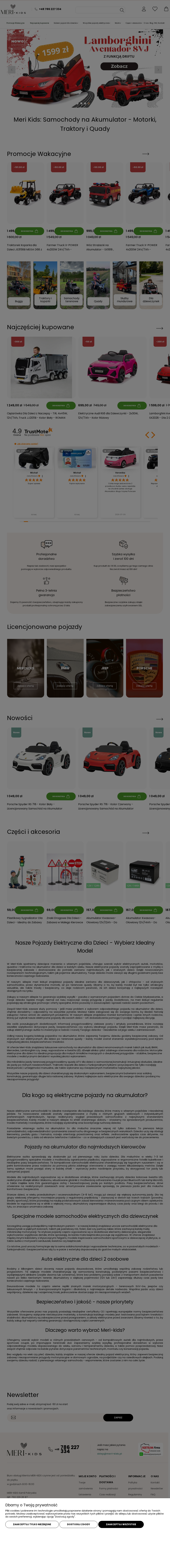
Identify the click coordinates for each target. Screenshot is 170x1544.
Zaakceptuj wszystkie (121, 1524)
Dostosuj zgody (78, 1524)
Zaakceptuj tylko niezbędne (32, 1524)
